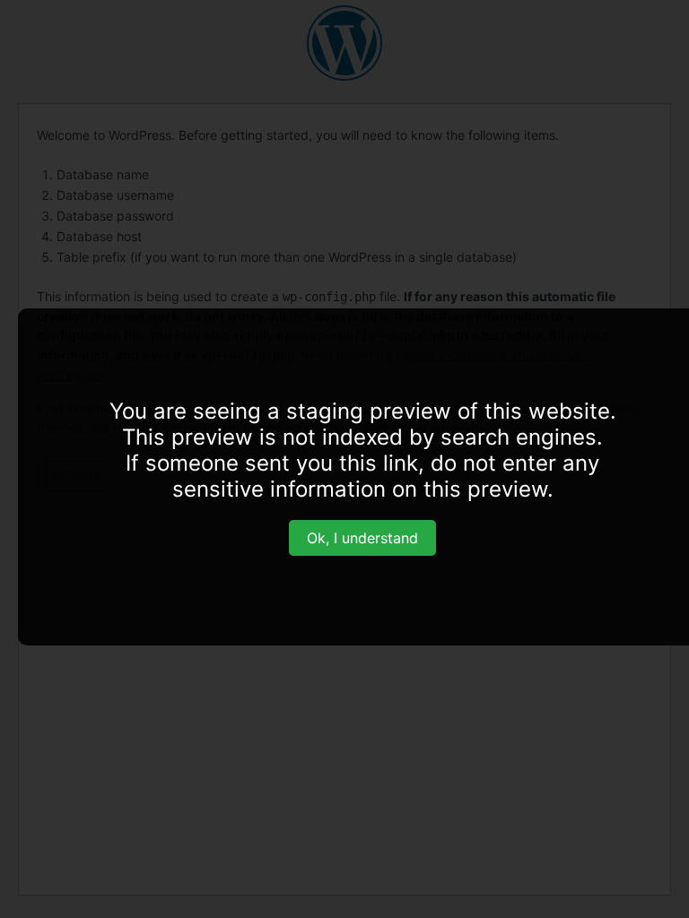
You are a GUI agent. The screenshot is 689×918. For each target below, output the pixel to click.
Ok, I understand (362, 538)
